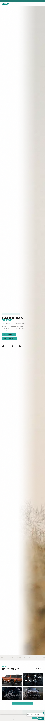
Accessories (18, 4)
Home (13, 4)
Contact (38, 4)
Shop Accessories (8, 334)
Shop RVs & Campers (8, 338)
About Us (33, 4)
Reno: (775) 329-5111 (6, 0)
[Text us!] (41, 719)
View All (37, 668)
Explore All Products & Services (21, 703)
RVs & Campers (26, 4)
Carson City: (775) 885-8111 (16, 0)
